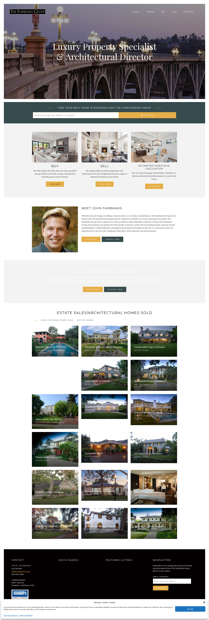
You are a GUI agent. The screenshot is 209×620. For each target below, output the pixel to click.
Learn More (91, 239)
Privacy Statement (26, 615)
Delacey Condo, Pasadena (147, 492)
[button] (204, 602)
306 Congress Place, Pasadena (150, 526)
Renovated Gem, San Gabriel (100, 491)
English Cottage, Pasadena (49, 492)
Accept (190, 609)
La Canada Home (94, 453)
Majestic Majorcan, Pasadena (51, 346)
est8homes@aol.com (20, 571)
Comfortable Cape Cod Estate (149, 347)
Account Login (115, 289)
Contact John (112, 239)
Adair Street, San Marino (49, 419)
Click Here (55, 184)
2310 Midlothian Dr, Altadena (100, 526)
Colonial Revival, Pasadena (148, 412)
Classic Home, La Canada (49, 457)
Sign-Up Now (93, 289)
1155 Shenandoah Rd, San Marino (53, 526)
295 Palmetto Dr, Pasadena (148, 453)
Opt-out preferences (11, 615)
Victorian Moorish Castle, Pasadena (104, 347)
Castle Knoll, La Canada (97, 380)
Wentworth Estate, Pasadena (149, 381)
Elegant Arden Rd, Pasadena (100, 406)
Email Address (160, 577)
